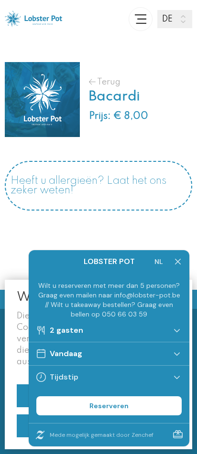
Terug (108, 82)
